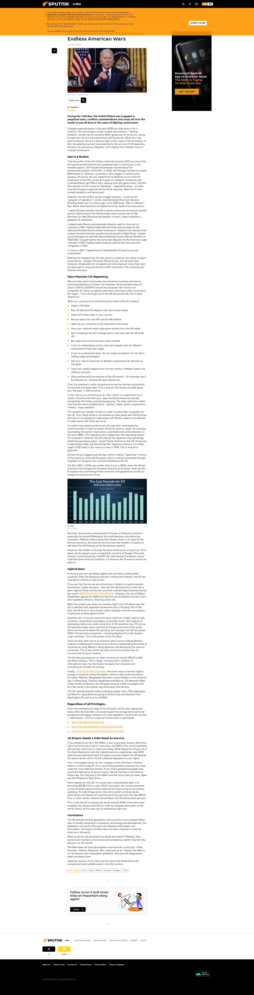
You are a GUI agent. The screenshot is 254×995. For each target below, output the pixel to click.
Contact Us (72, 964)
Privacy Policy (117, 17)
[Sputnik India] (57, 7)
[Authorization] (183, 4)
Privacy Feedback (116, 964)
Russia (98, 870)
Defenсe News (99, 940)
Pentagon (117, 870)
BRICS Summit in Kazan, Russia (96, 593)
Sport (143, 940)
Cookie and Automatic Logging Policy (103, 19)
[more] (54, 50)
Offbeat (134, 940)
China (91, 870)
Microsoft (107, 870)
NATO (126, 870)
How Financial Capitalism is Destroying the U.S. (97, 726)
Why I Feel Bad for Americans (88, 722)
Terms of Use (59, 964)
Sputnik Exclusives (118, 940)
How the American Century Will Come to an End (97, 731)
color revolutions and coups (91, 671)
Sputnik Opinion (74, 870)
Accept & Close (197, 23)
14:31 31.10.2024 (74, 45)
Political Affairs (82, 940)
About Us (46, 964)
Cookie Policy (86, 964)
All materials (71, 110)
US (84, 870)
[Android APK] (203, 974)
